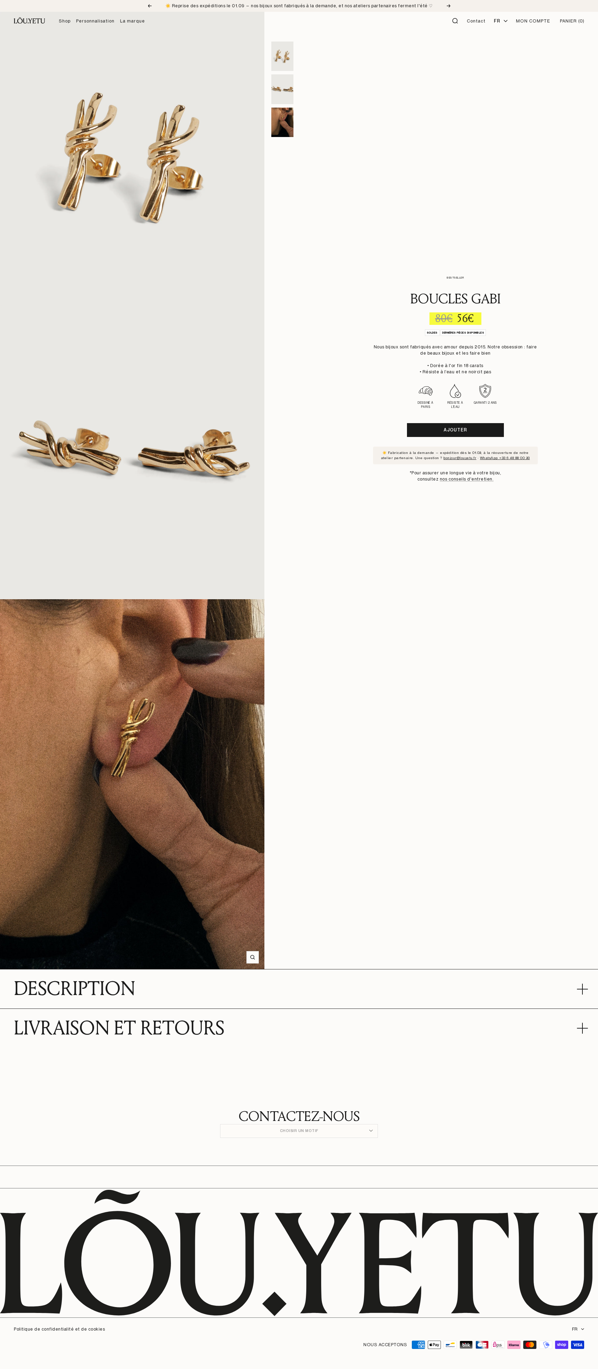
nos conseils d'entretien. (467, 479)
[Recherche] (455, 21)
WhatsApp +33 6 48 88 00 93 (505, 458)
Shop (65, 21)
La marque (132, 21)
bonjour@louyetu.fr (459, 458)
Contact (476, 21)
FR (575, 1329)
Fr (497, 21)
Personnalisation (95, 21)
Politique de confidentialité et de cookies (59, 1329)
